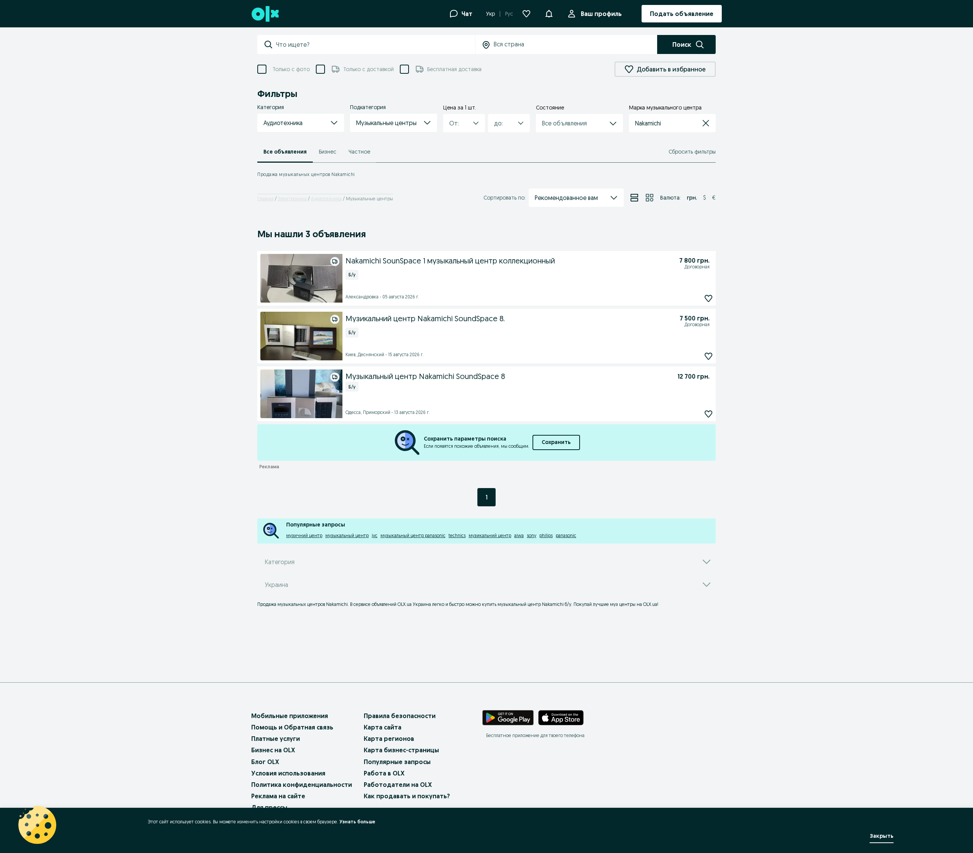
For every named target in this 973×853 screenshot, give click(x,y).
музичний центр (304, 535)
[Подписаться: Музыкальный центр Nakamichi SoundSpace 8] (708, 413)
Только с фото (291, 69)
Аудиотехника (326, 198)
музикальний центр (490, 535)
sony (531, 535)
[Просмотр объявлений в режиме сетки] (649, 197)
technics (457, 535)
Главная (265, 198)
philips (546, 535)
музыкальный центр (347, 535)
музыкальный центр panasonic (412, 535)
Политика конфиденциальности (301, 784)
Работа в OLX (384, 773)
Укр (490, 13)
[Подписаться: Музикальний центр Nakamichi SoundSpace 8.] (708, 356)
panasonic (566, 535)
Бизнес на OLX (273, 750)
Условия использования (288, 773)
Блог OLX (265, 762)
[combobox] (375, 44)
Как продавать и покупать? (407, 796)
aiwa (519, 535)
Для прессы (269, 807)
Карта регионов (389, 738)
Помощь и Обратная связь (292, 727)
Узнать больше (357, 821)
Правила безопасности (400, 716)
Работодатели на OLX (398, 784)
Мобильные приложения (289, 716)
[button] (300, 123)
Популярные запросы (397, 762)
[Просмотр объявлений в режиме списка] (634, 197)
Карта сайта (382, 727)
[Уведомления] (548, 13)
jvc (374, 535)
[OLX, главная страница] (264, 14)
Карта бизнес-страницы (401, 750)
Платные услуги (275, 738)
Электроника (292, 198)
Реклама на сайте (278, 796)
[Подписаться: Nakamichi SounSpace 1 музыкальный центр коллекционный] (708, 298)
